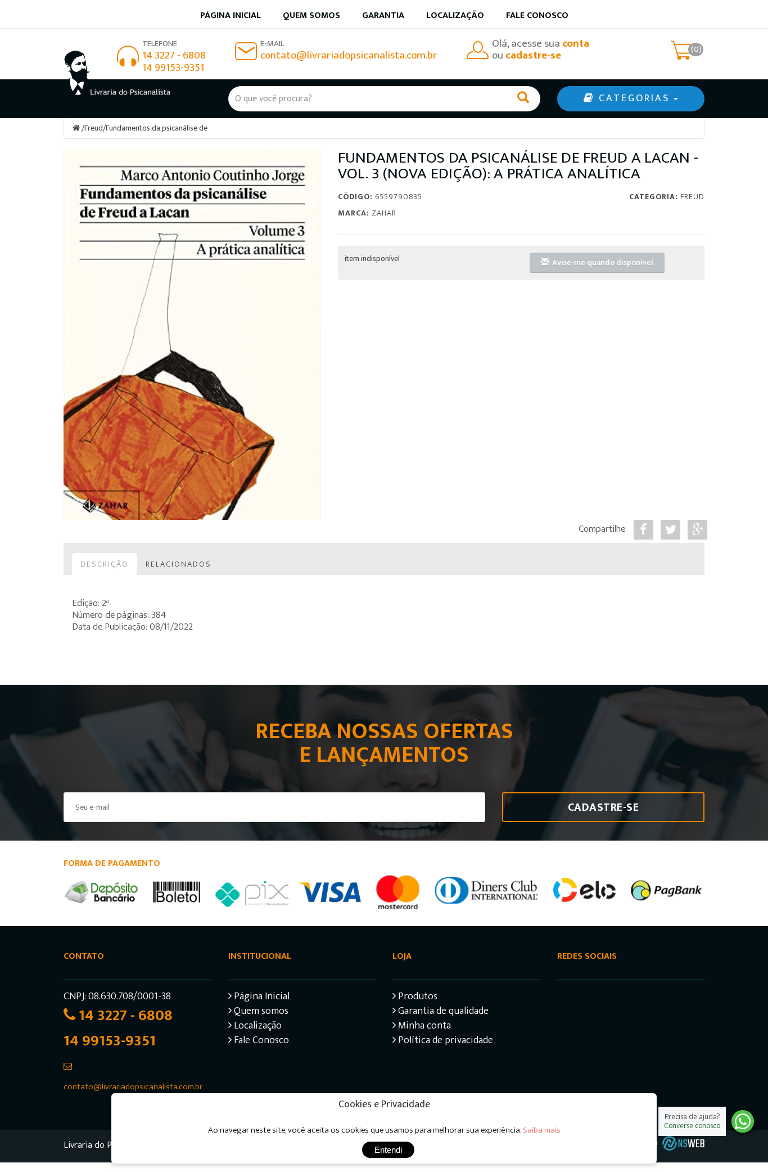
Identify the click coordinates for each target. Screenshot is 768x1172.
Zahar (384, 212)
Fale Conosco (537, 15)
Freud (93, 128)
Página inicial (230, 15)
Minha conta (423, 1027)
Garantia (383, 15)
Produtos (416, 998)
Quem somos (311, 15)
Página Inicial (261, 998)
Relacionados (178, 564)
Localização (455, 15)
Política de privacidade (444, 1042)
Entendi (388, 1150)
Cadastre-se (603, 807)
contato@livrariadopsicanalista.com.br (348, 55)
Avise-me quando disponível (601, 262)
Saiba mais (542, 1130)
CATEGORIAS (634, 98)
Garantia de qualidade (442, 1012)
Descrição (104, 564)
